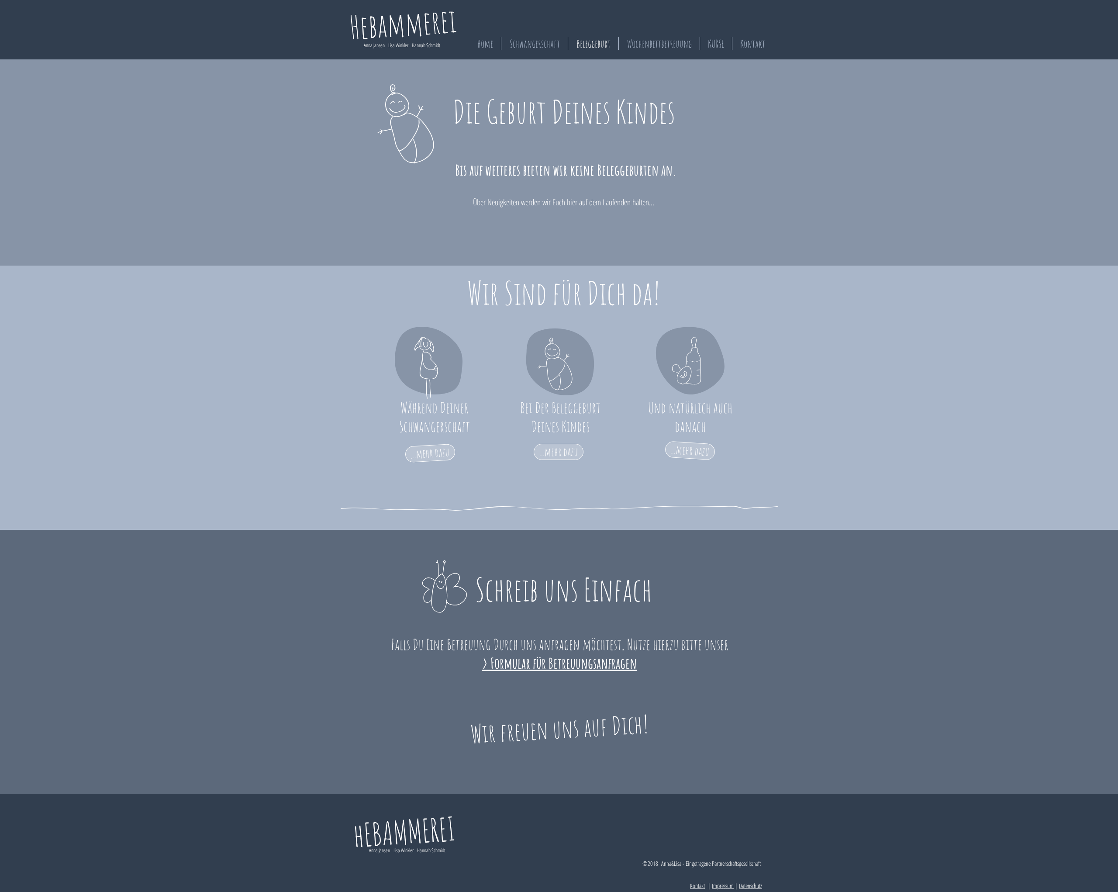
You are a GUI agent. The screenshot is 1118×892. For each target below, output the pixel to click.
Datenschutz (750, 886)
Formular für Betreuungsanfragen (563, 662)
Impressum (723, 886)
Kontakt (697, 886)
